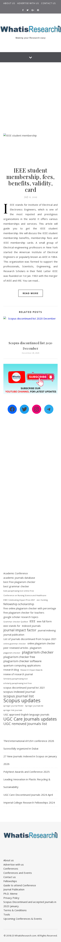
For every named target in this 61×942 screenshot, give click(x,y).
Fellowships (10, 881)
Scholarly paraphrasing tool (15, 679)
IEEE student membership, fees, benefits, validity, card (30, 179)
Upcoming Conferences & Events (22, 918)
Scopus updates (21, 700)
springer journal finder (13, 706)
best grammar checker (16, 586)
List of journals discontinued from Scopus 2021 (29, 639)
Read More (30, 293)
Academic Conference (15, 573)
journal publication (13, 634)
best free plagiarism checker (19, 582)
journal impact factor (19, 630)
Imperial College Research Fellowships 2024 (29, 802)
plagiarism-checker (11, 653)
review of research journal (18, 674)
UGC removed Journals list (25, 724)
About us (9, 3)
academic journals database (19, 577)
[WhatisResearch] (30, 29)
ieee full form (44, 621)
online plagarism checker (41, 643)
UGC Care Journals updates (30, 719)
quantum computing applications (22, 665)
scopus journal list (18, 696)
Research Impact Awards (31, 670)
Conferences (10, 868)
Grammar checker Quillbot (15, 621)
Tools (6, 914)
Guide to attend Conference (19, 885)
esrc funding (42, 600)
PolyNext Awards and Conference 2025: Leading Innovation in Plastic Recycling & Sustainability (26, 779)
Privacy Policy (11, 898)
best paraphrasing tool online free (18, 591)
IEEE (32, 621)
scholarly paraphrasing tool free (17, 683)
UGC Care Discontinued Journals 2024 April (28, 794)
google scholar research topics (20, 617)
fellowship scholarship (18, 604)
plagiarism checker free (19, 657)
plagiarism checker (38, 652)
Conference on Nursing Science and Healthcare (24, 595)
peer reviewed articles (15, 647)
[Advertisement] (30, 94)
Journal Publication (13, 889)
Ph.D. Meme (10, 893)
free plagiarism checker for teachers (23, 612)
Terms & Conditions (15, 910)
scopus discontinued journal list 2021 (24, 687)
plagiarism (36, 647)
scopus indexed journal (19, 692)
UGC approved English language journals (26, 714)
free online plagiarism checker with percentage (29, 608)
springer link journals (12, 710)
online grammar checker (14, 644)
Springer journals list (34, 706)
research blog (11, 669)
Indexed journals (31, 625)
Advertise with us (28, 3)
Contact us (48, 3)
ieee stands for (11, 625)
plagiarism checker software (22, 661)
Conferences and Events (17, 872)
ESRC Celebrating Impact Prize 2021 (19, 600)
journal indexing (47, 630)
